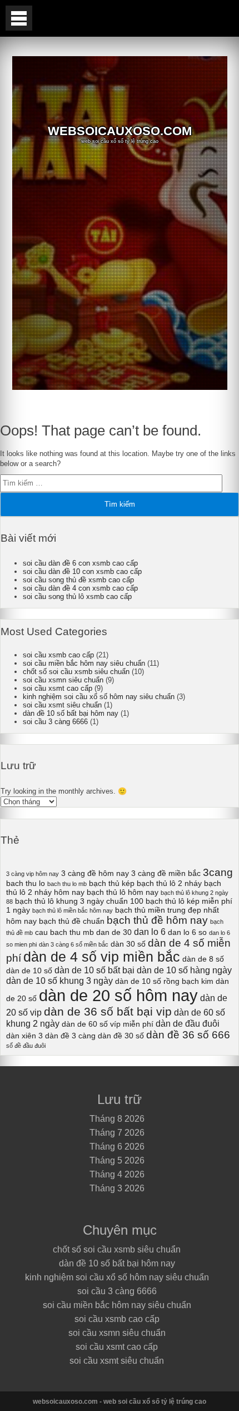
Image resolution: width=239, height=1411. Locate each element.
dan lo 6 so (187, 932)
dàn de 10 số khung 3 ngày (59, 981)
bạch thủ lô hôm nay (122, 892)
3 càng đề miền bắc (166, 873)
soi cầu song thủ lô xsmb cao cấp (77, 596)
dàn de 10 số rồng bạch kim (164, 981)
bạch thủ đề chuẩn (71, 921)
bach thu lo (25, 883)
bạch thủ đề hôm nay (157, 920)
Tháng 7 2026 (117, 1132)
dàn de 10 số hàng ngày (184, 970)
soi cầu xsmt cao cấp (57, 688)
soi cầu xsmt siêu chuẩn (62, 705)
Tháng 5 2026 (117, 1160)
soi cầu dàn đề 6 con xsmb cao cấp (80, 563)
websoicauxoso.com (120, 131)
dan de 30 (114, 932)
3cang (218, 872)
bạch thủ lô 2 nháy (169, 883)
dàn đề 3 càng (70, 1035)
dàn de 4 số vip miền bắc (101, 956)
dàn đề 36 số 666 (188, 1035)
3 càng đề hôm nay (95, 873)
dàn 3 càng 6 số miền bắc (73, 944)
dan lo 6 (150, 932)
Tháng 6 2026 (117, 1146)
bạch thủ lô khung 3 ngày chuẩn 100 (79, 901)
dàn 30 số (128, 943)
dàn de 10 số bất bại (94, 970)
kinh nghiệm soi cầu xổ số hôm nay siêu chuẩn (99, 696)
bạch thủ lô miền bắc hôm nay (72, 910)
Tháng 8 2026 (117, 1118)
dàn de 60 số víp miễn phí (107, 1023)
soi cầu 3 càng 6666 (55, 721)
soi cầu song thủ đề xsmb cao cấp (78, 580)
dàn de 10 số (29, 970)
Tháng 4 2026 (117, 1174)
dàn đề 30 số (121, 1035)
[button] (19, 18)
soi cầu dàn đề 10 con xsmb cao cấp (82, 571)
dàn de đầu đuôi (188, 1023)
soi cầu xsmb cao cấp (58, 655)
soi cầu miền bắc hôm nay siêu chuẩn (84, 663)
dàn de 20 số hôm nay (118, 995)
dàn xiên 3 (24, 1035)
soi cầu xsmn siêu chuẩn (63, 680)
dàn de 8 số (203, 958)
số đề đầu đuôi (26, 1045)
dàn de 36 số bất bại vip (108, 1011)
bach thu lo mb (67, 883)
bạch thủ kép (112, 883)
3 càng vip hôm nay (32, 873)
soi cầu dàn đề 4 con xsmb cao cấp (80, 588)
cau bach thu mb (64, 932)
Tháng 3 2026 (117, 1188)
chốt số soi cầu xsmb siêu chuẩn (76, 671)
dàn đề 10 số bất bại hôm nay (70, 713)
